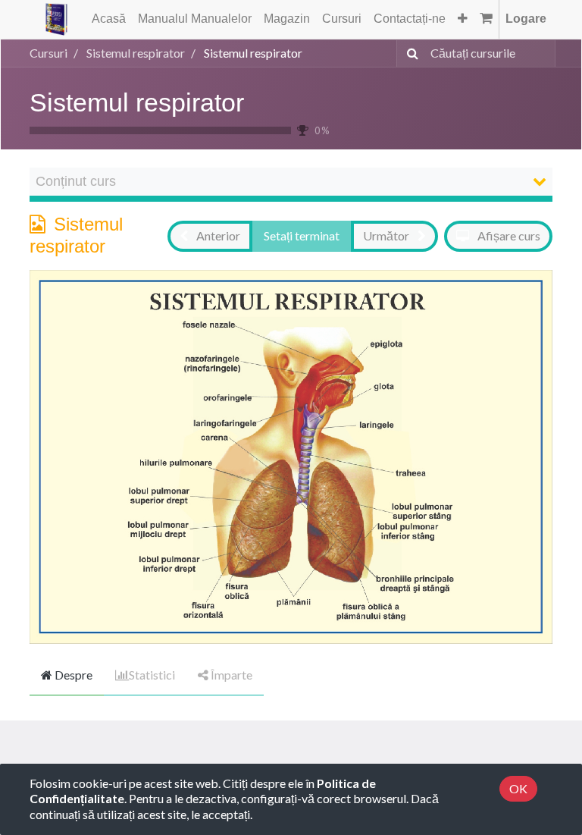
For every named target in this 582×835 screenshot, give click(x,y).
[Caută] (409, 53)
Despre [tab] (72, 674)
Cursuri (48, 53)
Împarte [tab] (230, 674)
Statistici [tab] (152, 674)
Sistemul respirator (137, 103)
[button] (463, 19)
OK (518, 788)
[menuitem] (109, 19)
